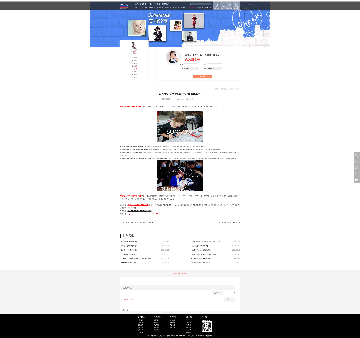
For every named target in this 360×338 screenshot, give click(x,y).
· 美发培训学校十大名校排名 (200, 263)
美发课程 (156, 325)
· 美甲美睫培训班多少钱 (128, 263)
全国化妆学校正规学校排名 (231, 222)
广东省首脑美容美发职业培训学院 (160, 336)
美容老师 (172, 322)
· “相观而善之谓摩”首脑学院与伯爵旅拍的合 (205, 241)
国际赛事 (134, 57)
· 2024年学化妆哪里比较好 (129, 241)
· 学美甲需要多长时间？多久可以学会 (203, 254)
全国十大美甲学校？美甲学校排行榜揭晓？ (140, 222)
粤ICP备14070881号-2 (182, 336)
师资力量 (168, 8)
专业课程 (144, 8)
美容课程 (156, 322)
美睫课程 (156, 330)
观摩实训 (134, 71)
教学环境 (176, 8)
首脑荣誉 (140, 322)
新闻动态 (192, 8)
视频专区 (200, 8)
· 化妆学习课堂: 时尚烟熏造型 (201, 250)
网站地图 (211, 336)
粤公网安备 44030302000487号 (198, 336)
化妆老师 (172, 320)
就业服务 (184, 8)
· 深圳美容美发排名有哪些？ (129, 254)
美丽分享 (134, 69)
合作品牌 (140, 325)
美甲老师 (172, 327)
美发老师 (172, 325)
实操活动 (134, 63)
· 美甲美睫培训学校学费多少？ (201, 246)
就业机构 (140, 332)
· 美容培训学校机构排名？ (128, 246)
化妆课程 (156, 320)
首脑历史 (140, 320)
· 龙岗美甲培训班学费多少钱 (200, 258)
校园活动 (134, 60)
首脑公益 (134, 66)
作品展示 (160, 8)
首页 (136, 8)
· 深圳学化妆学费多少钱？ (128, 250)
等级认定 (208, 8)
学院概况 (152, 8)
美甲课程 (156, 327)
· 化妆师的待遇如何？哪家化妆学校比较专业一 (135, 258)
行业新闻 (134, 74)
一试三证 (134, 77)
